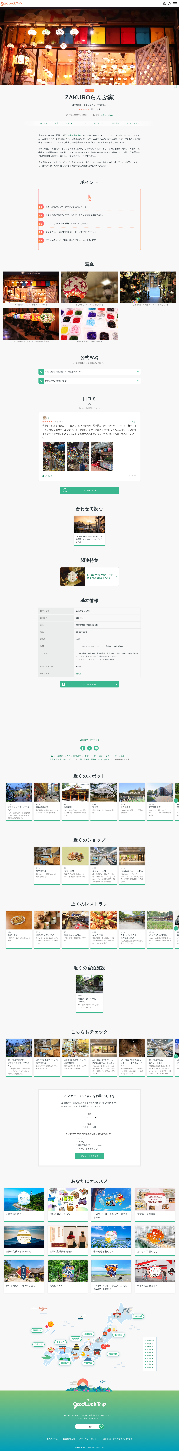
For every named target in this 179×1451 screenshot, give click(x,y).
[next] (133, 458)
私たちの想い (53, 1439)
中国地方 (60, 1342)
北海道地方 (138, 1316)
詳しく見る (133, 422)
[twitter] (89, 748)
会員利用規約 (69, 1439)
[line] (96, 748)
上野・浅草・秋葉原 (100, 756)
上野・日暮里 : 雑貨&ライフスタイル (94, 759)
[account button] (169, 3)
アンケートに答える (89, 1156)
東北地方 (118, 1335)
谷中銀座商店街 (74, 135)
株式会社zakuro (107, 115)
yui (49, 418)
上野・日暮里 (119, 756)
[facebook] (82, 748)
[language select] (164, 3)
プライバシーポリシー (89, 1439)
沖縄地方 (37, 1330)
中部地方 (88, 1363)
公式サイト (80, 674)
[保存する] (175, 86)
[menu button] (175, 4)
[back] (45, 458)
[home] (11, 4)
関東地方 (77, 756)
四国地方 (65, 1363)
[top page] (52, 756)
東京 (87, 756)
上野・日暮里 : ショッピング (62, 759)
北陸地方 (88, 1334)
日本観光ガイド (63, 756)
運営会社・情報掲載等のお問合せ (117, 1439)
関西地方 (76, 1339)
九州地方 (38, 1344)
